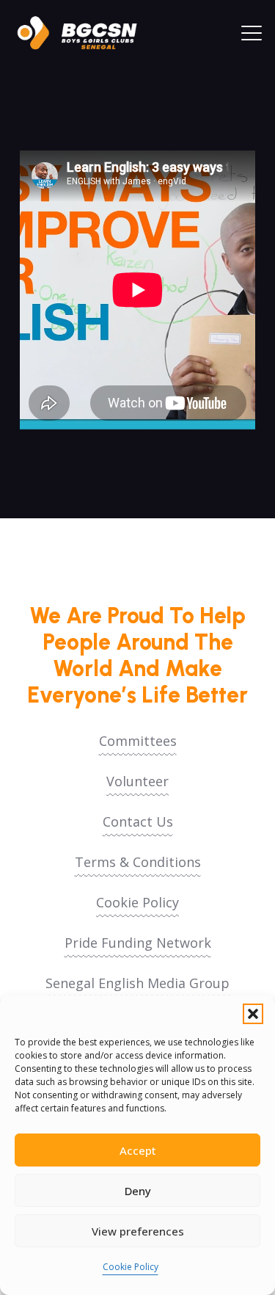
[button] (253, 1013)
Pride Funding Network (138, 942)
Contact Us (138, 821)
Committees (138, 741)
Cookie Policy (130, 1266)
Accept (138, 1150)
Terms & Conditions (138, 862)
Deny (138, 1190)
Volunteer (137, 781)
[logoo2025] (84, 33)
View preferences (138, 1231)
